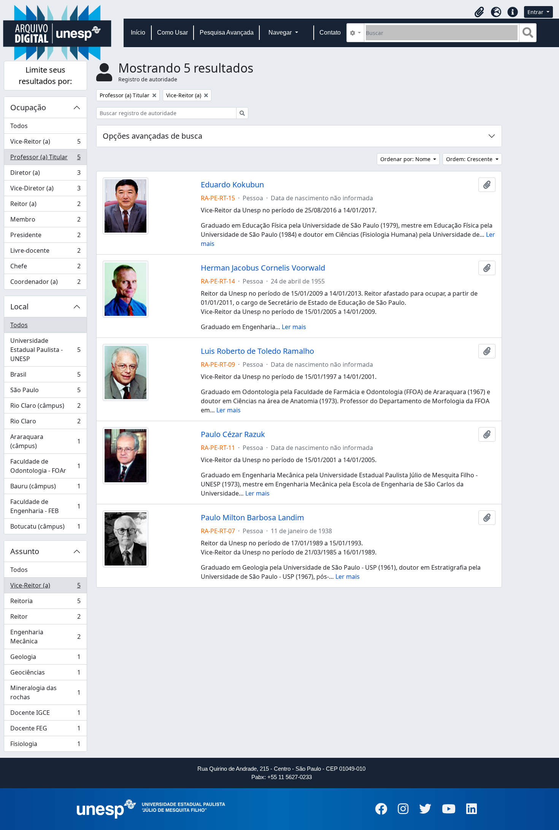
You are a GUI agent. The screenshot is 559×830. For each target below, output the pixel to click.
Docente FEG (45, 730)
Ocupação (28, 107)
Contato (330, 32)
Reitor (45, 618)
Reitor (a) (45, 206)
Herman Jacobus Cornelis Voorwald (263, 267)
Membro (45, 221)
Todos (19, 126)
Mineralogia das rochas (45, 692)
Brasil (45, 376)
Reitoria (45, 603)
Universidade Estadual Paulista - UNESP (45, 349)
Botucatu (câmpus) (45, 528)
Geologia (45, 659)
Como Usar (172, 32)
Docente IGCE (45, 714)
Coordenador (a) (45, 283)
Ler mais (294, 327)
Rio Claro (45, 423)
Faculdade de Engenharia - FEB (45, 506)
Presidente (45, 237)
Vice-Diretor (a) (45, 190)
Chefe (45, 268)
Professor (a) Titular (45, 159)
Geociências (45, 674)
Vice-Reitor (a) (45, 143)
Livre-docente (45, 252)
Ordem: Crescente (470, 159)
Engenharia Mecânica (45, 636)
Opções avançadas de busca (152, 136)
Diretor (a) (45, 174)
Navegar (280, 32)
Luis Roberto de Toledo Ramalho (257, 351)
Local (19, 306)
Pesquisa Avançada (227, 32)
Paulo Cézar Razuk (233, 434)
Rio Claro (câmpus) (45, 407)
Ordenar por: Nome (406, 159)
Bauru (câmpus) (45, 488)
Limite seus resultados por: (45, 75)
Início (138, 32)
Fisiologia (45, 745)
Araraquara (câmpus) (45, 441)
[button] (479, 12)
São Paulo (45, 392)
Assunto (24, 551)
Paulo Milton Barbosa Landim (252, 517)
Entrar (536, 12)
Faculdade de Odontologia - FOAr (45, 466)
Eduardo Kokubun (232, 184)
